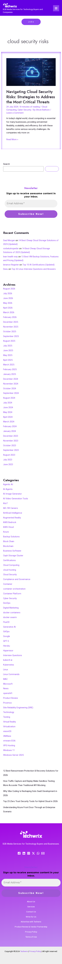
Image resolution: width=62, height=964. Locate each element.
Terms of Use (31, 937)
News (6, 688)
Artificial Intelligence (12, 513)
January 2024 (9, 431)
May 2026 (7, 303)
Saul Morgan (9, 240)
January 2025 (9, 374)
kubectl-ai (7, 660)
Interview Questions (12, 655)
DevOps (6, 603)
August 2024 (9, 398)
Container (7, 584)
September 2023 (11, 450)
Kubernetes (8, 664)
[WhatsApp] (38, 853)
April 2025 (8, 360)
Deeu (5, 269)
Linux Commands (11, 674)
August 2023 (9, 455)
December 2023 (10, 436)
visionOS (7, 731)
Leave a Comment (15, 113)
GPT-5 (6, 641)
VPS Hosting (9, 745)
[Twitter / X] (33, 853)
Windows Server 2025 (13, 755)
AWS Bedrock (9, 522)
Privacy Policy (31, 932)
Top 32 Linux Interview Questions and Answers (34, 269)
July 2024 (7, 402)
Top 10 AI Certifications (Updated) (38, 264)
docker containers (11, 612)
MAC (5, 679)
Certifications (9, 560)
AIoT (5, 503)
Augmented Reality (12, 517)
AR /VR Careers (10, 508)
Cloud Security (10, 574)
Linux (5, 669)
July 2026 (7, 293)
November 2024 (10, 383)
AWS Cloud (8, 527)
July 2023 (7, 459)
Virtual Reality (9, 721)
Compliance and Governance (16, 579)
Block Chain (8, 541)
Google (6, 636)
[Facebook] (19, 853)
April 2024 (8, 417)
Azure (6, 532)
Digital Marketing (11, 607)
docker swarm (10, 617)
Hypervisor (8, 650)
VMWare (7, 736)
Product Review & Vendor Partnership (31, 927)
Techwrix (24, 951)
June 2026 (8, 298)
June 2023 (8, 464)
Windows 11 (9, 750)
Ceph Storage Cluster (13, 555)
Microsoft (8, 684)
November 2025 (10, 326)
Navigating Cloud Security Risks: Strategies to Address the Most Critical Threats (30, 97)
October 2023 (9, 445)
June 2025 (8, 350)
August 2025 (9, 341)
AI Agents (8, 489)
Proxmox (7, 702)
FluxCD (6, 622)
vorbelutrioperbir (11, 248)
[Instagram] (28, 853)
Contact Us (31, 911)
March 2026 (8, 312)
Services (31, 906)
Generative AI (9, 627)
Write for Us (31, 917)
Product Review (10, 698)
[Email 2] (42, 853)
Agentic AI (8, 484)
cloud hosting (9, 570)
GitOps (6, 631)
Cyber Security (24, 109)
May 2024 (7, 412)
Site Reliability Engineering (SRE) (18, 707)
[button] (31, 22)
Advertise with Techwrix (31, 921)
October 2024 (9, 388)
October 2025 (9, 331)
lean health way (10, 256)
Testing (6, 717)
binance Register (11, 264)
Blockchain (8, 546)
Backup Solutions (11, 536)
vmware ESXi (9, 740)
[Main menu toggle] (56, 8)
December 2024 (10, 379)
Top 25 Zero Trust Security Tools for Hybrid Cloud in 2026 (30, 801)
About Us (31, 901)
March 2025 (8, 364)
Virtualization (9, 726)
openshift (7, 693)
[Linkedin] (23, 853)
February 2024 (10, 426)
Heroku (6, 645)
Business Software (12, 550)
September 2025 (11, 336)
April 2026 (8, 307)
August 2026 (9, 288)
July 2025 (7, 345)
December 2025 (10, 322)
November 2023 (10, 440)
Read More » (12, 139)
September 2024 (11, 393)
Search (6, 164)
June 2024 (8, 407)
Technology (8, 712)
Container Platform (12, 593)
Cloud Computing (11, 565)
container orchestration (14, 589)
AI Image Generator (12, 493)
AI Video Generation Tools (15, 498)
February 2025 (10, 369)
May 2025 (7, 355)
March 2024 (8, 421)
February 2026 (10, 317)
